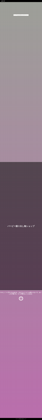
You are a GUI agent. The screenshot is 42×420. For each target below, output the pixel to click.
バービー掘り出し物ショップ (21, 226)
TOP (4, 1)
